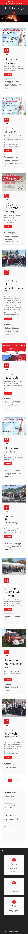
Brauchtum (8, 470)
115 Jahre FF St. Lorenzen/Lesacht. (13, 286)
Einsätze (8, 88)
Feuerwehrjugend (15, 328)
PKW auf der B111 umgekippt (11, 802)
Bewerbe (6, 235)
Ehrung (6, 544)
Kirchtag (14, 84)
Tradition (20, 473)
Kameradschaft (8, 84)
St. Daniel (7, 85)
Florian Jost (8, 79)
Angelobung (8, 686)
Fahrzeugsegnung (8, 401)
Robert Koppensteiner (10, 232)
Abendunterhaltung (10, 81)
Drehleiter (8, 764)
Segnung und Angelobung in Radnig (13, 664)
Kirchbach (7, 768)
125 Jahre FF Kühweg (9, 807)
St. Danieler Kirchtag (11, 61)
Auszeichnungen (17, 543)
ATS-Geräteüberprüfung (10, 799)
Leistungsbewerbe (8, 239)
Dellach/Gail (11, 82)
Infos (7, 408)
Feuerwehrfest (8, 160)
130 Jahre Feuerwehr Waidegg (11, 208)
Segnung (16, 405)
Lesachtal (7, 332)
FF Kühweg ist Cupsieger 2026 (11, 805)
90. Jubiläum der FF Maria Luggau (12, 592)
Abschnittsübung (9, 157)
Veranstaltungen (9, 165)
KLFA (6, 688)
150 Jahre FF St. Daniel (12, 130)
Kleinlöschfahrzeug (14, 687)
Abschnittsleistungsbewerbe (12, 233)
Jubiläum (6, 161)
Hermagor (13, 402)
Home (3, 21)
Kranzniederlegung (8, 405)
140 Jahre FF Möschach (12, 376)
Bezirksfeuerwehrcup (14, 235)
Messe (19, 84)
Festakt (17, 159)
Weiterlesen (8, 74)
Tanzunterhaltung (13, 85)
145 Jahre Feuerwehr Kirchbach (11, 734)
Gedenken (7, 402)
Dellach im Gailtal (16, 470)
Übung (12, 768)
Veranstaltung (7, 87)
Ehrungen (11, 544)
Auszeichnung (9, 543)
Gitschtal (14, 546)
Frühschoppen (19, 82)
